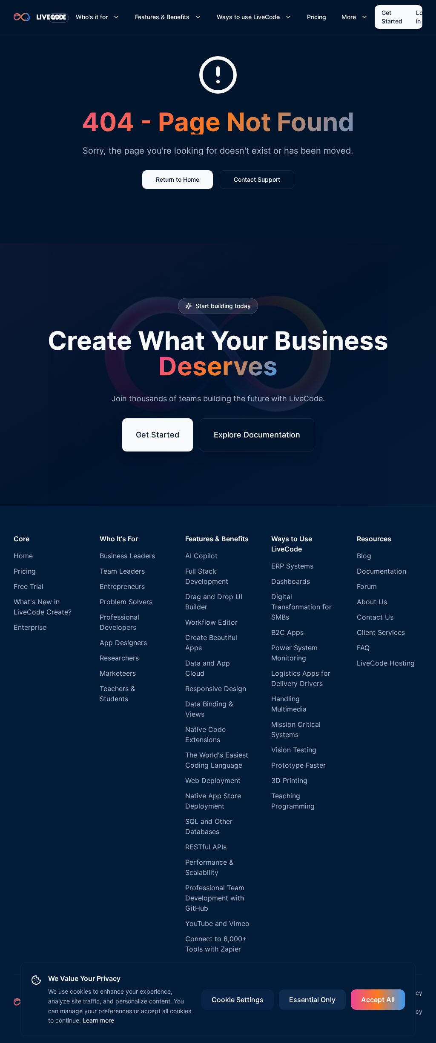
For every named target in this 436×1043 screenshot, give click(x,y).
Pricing (316, 16)
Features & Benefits (162, 16)
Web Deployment (213, 780)
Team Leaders (122, 571)
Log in (421, 17)
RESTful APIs (206, 847)
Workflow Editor (211, 622)
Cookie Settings (238, 999)
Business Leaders (127, 556)
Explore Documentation (257, 434)
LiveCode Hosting (386, 663)
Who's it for (92, 16)
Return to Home (177, 179)
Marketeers (118, 673)
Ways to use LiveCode (248, 16)
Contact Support (257, 179)
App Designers (123, 642)
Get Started (392, 17)
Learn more (98, 1020)
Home (23, 556)
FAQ (363, 647)
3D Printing (289, 780)
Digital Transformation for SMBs (301, 606)
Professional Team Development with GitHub (214, 897)
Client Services (381, 632)
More (348, 16)
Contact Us (375, 617)
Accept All (378, 999)
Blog (364, 556)
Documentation (381, 571)
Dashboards (290, 581)
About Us (372, 601)
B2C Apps (287, 632)
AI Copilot (201, 556)
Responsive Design (215, 688)
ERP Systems (292, 566)
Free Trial (28, 586)
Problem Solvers (126, 601)
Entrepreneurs (122, 586)
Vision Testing (293, 750)
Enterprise (30, 627)
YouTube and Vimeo (217, 923)
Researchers (119, 658)
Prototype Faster (298, 765)
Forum (367, 586)
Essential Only (312, 999)
